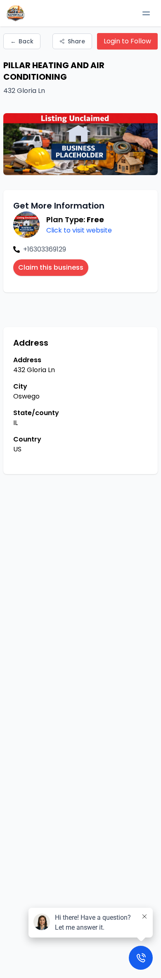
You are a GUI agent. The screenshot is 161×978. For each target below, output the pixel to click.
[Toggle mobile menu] (146, 13)
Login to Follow (127, 41)
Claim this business (50, 267)
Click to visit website (79, 230)
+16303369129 (44, 249)
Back (21, 41)
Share (76, 41)
